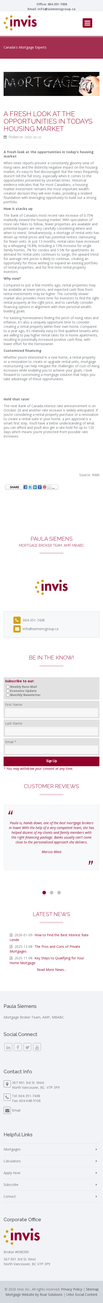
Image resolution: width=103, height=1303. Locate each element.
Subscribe (11, 1184)
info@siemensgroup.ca (56, 9)
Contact (10, 1196)
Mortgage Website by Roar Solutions (34, 1294)
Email (10, 742)
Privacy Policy (71, 1289)
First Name (13, 704)
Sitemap (92, 1289)
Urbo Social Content (81, 1294)
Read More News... (51, 969)
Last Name (13, 723)
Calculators (12, 1161)
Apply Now (12, 1172)
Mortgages (12, 1149)
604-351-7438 (57, 4)
